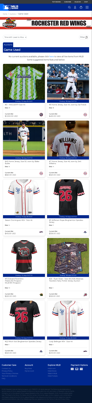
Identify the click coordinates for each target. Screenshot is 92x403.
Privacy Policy (7, 371)
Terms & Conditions (9, 376)
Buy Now (28, 368)
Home (5, 14)
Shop (86, 2)
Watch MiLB (52, 373)
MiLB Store (52, 371)
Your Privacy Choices (10, 373)
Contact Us (6, 368)
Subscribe (67, 2)
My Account (29, 371)
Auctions (13, 14)
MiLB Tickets (53, 376)
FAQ (3, 378)
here (51, 56)
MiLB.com (78, 2)
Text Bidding (56, 2)
